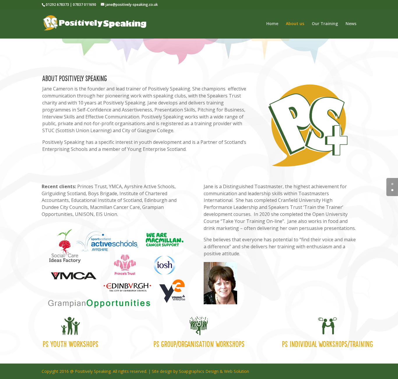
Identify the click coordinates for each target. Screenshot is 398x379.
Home (272, 24)
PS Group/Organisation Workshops (199, 344)
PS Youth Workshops (70, 344)
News (351, 24)
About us (295, 24)
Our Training (325, 24)
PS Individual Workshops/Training (327, 344)
